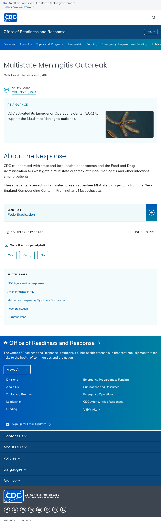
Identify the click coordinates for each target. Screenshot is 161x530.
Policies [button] (10, 458)
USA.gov (25, 520)
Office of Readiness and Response (34, 31)
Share (150, 232)
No (43, 255)
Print (138, 232)
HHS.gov (9, 520)
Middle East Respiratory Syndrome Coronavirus (36, 300)
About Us (25, 44)
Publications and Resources (101, 387)
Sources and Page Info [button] (27, 232)
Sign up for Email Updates (29, 424)
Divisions (9, 44)
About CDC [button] (14, 447)
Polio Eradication (17, 309)
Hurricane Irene (16, 317)
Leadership (75, 44)
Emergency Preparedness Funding (124, 44)
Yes (10, 255)
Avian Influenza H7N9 (20, 292)
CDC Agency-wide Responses (25, 283)
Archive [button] (10, 480)
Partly (27, 255)
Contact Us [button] (14, 436)
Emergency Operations (98, 394)
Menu (149, 32)
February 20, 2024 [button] (24, 92)
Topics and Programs (50, 44)
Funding (92, 44)
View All (14, 369)
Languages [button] (14, 469)
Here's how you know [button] (18, 7)
